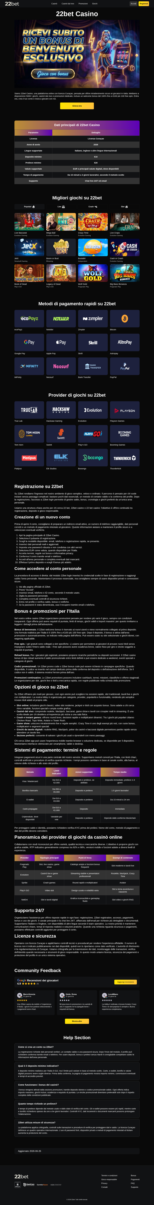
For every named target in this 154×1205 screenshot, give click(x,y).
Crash (91, 207)
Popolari (27, 207)
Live (59, 207)
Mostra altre (77, 1021)
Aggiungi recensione (125, 982)
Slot (122, 207)
